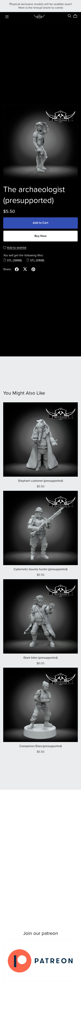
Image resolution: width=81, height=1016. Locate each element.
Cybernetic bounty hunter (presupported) (40, 569)
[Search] (69, 16)
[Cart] (77, 16)
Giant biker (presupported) (40, 658)
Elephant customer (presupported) (40, 481)
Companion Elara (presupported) (40, 746)
